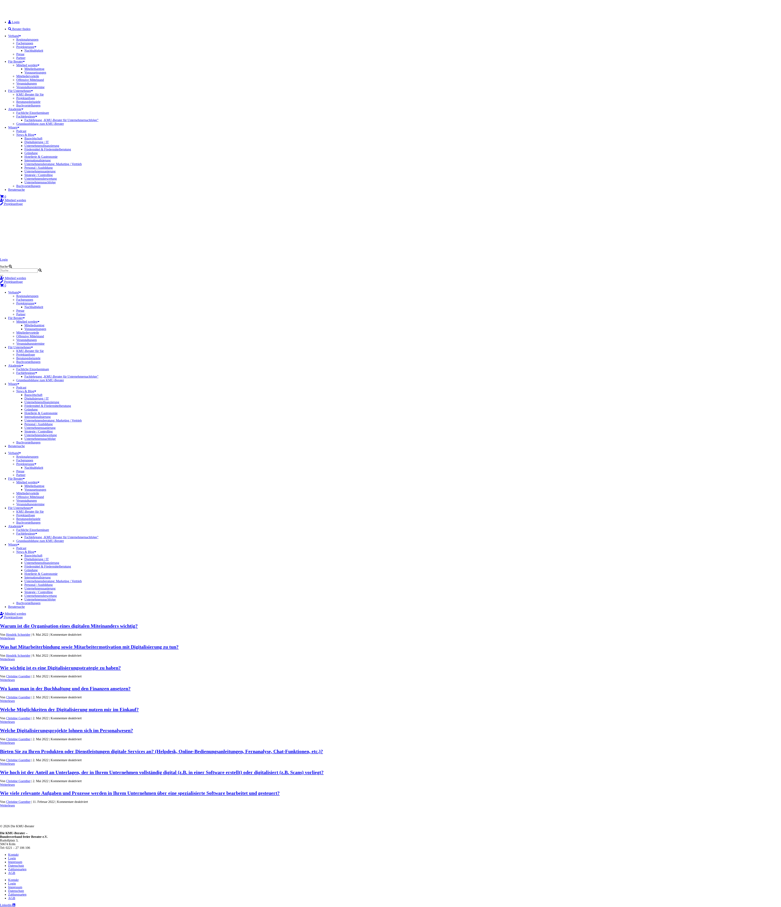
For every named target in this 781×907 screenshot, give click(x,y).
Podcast (21, 131)
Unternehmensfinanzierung (41, 145)
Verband (13, 36)
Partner (20, 58)
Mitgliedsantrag (34, 69)
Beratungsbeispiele (28, 102)
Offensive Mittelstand (30, 80)
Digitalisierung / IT (36, 142)
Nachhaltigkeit (33, 50)
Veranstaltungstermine (30, 87)
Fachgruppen (24, 43)
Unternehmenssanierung (40, 171)
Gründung (31, 153)
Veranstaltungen (26, 83)
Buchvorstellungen (28, 105)
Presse (20, 54)
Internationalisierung (37, 160)
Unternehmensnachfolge (40, 182)
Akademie (14, 109)
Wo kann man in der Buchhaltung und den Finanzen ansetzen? (65, 688)
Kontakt (13, 854)
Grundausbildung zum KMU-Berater (40, 123)
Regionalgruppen (27, 39)
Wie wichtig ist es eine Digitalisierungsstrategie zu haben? (60, 667)
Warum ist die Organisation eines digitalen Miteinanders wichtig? (69, 626)
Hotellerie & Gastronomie (41, 156)
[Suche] (1, 275)
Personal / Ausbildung (38, 167)
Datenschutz (16, 865)
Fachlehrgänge (25, 116)
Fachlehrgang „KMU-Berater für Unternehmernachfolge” (61, 120)
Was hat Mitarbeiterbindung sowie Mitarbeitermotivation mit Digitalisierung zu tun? (89, 647)
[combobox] (19, 270)
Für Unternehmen (19, 91)
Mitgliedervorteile (27, 76)
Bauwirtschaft (33, 138)
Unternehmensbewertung (40, 178)
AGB (11, 873)
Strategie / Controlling (38, 175)
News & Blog (25, 134)
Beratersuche (16, 189)
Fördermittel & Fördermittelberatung (47, 149)
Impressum (15, 862)
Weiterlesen (7, 638)
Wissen (12, 127)
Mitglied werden (26, 65)
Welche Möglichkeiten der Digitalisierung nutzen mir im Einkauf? (69, 709)
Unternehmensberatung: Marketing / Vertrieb (53, 164)
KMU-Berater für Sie (30, 94)
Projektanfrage (25, 98)
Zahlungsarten (17, 869)
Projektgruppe (25, 47)
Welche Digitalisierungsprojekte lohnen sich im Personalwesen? (66, 730)
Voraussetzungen (35, 72)
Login (4, 259)
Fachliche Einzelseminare (32, 112)
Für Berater (15, 61)
